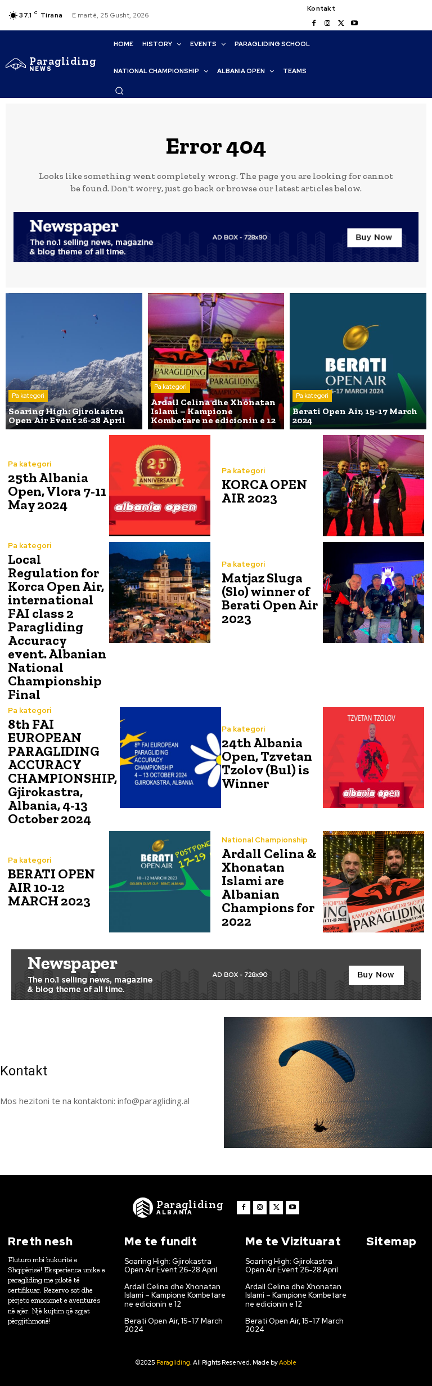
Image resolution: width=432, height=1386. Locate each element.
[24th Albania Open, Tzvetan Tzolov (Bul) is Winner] (373, 757)
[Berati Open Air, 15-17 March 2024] (358, 361)
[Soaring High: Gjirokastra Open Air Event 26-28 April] (74, 361)
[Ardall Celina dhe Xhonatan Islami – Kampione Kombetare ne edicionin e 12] (216, 361)
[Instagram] (327, 23)
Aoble (287, 1362)
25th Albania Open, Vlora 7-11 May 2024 (57, 491)
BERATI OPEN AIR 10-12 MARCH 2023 (51, 887)
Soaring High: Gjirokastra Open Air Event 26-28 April (170, 1266)
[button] (119, 90)
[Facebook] (314, 23)
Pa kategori (28, 396)
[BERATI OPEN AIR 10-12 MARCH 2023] (159, 881)
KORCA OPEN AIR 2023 (264, 491)
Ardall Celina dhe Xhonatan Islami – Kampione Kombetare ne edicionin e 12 (175, 1295)
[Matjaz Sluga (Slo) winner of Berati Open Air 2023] (373, 592)
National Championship (265, 840)
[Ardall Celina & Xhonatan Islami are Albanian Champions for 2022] (373, 881)
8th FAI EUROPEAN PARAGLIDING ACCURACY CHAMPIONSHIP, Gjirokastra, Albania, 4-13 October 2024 (62, 771)
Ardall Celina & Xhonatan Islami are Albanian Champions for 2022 (269, 887)
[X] (341, 23)
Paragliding (173, 1362)
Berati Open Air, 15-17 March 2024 (173, 1325)
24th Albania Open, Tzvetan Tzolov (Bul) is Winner (267, 762)
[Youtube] (354, 23)
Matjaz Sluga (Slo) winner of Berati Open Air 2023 (270, 597)
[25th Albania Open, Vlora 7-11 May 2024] (159, 485)
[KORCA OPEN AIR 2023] (373, 485)
